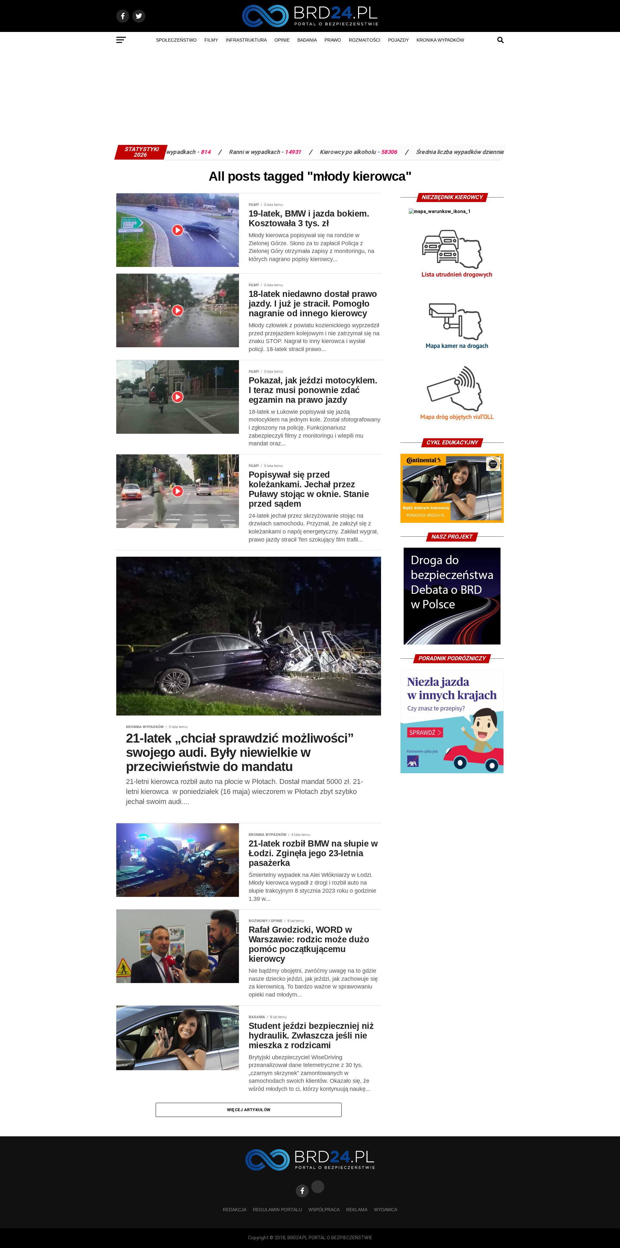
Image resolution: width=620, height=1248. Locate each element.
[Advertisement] (310, 96)
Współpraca (324, 1209)
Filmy (211, 40)
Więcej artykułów (248, 1109)
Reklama (356, 1209)
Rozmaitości (364, 40)
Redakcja (234, 1209)
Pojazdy (398, 40)
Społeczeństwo (176, 40)
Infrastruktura (246, 40)
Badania (307, 40)
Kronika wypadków (440, 40)
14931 (225, 152)
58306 (321, 152)
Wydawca (385, 1209)
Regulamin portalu (277, 1209)
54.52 (446, 152)
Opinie (282, 40)
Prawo (333, 40)
